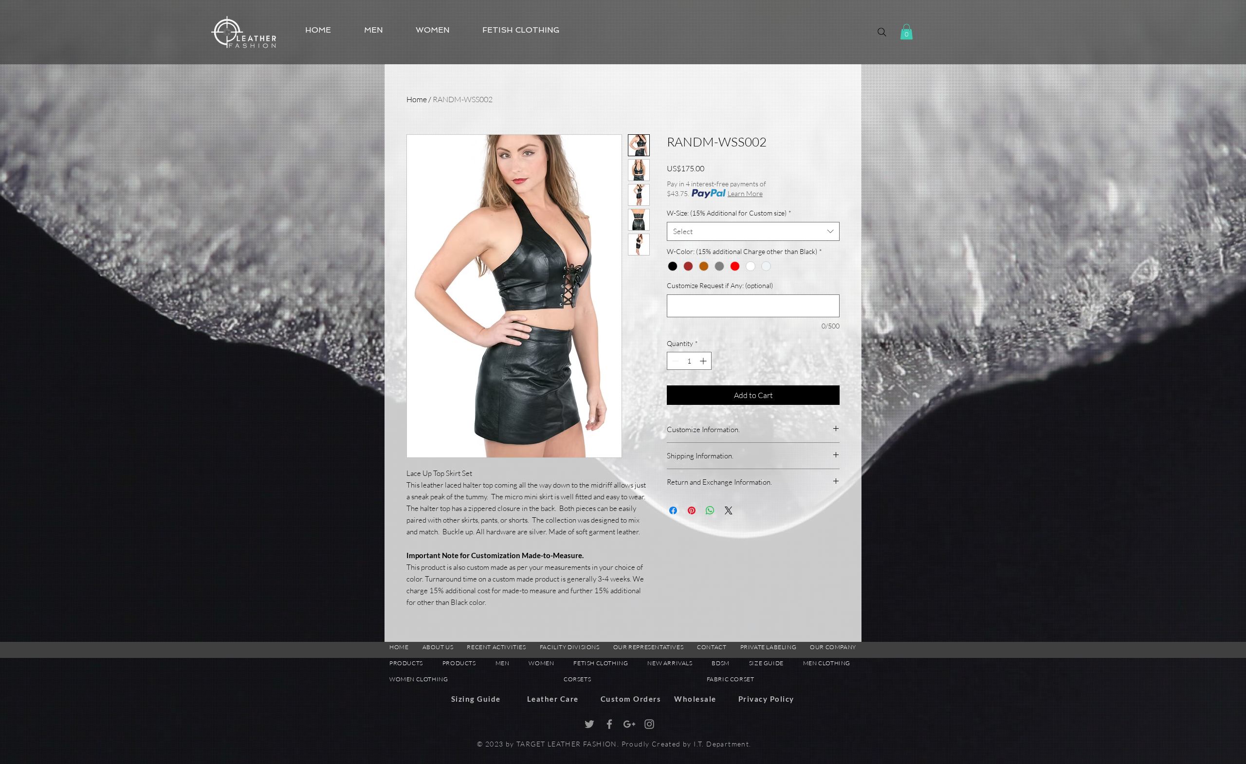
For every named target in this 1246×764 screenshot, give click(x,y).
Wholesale (695, 698)
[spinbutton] (689, 360)
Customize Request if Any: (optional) (720, 285)
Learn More (745, 193)
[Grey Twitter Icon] (589, 724)
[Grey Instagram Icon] (649, 724)
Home (416, 99)
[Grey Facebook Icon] (609, 724)
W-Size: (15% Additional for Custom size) (729, 213)
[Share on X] (728, 510)
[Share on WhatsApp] (710, 510)
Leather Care (553, 698)
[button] (906, 31)
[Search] (882, 32)
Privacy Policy (766, 698)
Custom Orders (631, 698)
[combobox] (753, 231)
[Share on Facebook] (673, 510)
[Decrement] (674, 360)
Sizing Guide (476, 698)
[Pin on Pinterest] (691, 510)
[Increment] (704, 360)
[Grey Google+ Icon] (629, 724)
